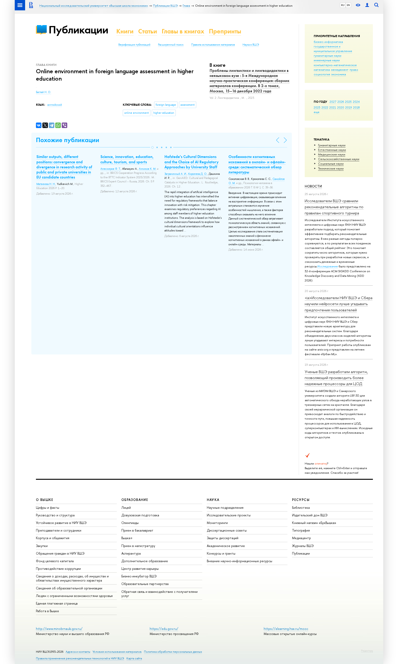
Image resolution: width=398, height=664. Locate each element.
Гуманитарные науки (331, 145)
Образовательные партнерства (145, 584)
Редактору (367, 650)
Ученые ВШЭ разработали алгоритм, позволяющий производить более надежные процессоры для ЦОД (336, 377)
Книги (125, 31)
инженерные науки (327, 60)
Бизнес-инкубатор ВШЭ (139, 576)
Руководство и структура (55, 515)
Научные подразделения (225, 507)
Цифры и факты (47, 507)
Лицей (126, 507)
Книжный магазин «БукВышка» (314, 523)
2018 (356, 107)
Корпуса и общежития (52, 538)
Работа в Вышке (47, 611)
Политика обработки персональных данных (173, 652)
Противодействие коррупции (58, 568)
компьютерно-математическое (335, 65)
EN (348, 5)
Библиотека (301, 507)
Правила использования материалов (213, 45)
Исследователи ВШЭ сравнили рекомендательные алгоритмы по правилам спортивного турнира (334, 207)
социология (322, 74)
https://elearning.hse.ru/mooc (286, 628)
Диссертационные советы (227, 530)
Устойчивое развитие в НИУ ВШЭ (61, 523)
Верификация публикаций (134, 45)
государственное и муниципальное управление (333, 48)
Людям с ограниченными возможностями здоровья (74, 596)
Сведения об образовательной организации (69, 588)
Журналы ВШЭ (303, 546)
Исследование (327, 266)
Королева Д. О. (197, 174)
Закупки (42, 546)
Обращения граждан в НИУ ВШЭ (60, 553)
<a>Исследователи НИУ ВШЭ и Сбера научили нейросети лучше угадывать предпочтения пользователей (338, 304)
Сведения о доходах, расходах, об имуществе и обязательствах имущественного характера (72, 578)
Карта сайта (134, 658)
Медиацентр (301, 538)
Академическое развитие (226, 546)
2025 (348, 101)
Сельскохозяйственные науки (338, 159)
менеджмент (339, 69)
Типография (301, 530)
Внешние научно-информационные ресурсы (239, 561)
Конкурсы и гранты (221, 553)
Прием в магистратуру (138, 546)
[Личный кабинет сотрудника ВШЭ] (367, 5)
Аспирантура (131, 553)
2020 (340, 107)
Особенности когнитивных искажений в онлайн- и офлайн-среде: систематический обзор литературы (257, 164)
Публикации (78, 30)
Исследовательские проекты (229, 515)
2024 (356, 101)
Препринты (225, 31)
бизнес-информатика (328, 42)
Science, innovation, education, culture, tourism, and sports (127, 159)
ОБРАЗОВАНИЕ (134, 499)
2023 (317, 107)
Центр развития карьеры (140, 568)
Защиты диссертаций (222, 538)
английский (54, 105)
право (354, 69)
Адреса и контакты (78, 652)
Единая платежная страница (57, 603)
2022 (325, 107)
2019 (348, 107)
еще (316, 112)
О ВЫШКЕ (44, 499)
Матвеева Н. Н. (46, 184)
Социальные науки (331, 163)
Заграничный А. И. (175, 174)
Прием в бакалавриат (137, 530)
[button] (152, 147)
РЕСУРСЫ (301, 499)
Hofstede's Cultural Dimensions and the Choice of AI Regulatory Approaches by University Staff (191, 161)
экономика (338, 74)
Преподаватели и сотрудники (58, 530)
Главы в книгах (183, 31)
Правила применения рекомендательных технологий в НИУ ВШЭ (80, 658)
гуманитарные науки (327, 55)
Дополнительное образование (144, 561)
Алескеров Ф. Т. (110, 169)
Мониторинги (217, 523)
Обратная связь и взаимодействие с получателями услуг (159, 593)
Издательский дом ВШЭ (310, 515)
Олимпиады (130, 523)
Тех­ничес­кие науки (331, 168)
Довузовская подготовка (140, 515)
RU (343, 5)
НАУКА (213, 499)
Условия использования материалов (117, 652)
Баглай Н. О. (43, 92)
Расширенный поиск (171, 45)
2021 (332, 107)
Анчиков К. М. (147, 169)
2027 (333, 101)
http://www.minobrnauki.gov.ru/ (59, 628)
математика (322, 69)
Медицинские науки (331, 154)
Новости (313, 186)
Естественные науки (332, 150)
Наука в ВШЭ (251, 45)
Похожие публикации (67, 140)
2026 (340, 101)
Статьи (147, 31)
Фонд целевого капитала (55, 561)
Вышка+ (127, 538)
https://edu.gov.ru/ (164, 628)
